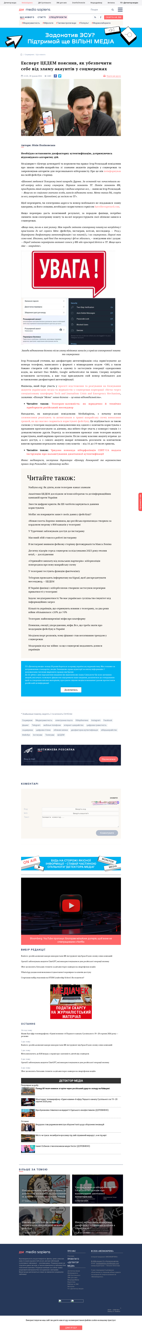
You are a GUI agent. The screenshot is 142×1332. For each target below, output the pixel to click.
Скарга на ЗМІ (113, 17)
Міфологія (48, 23)
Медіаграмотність (31, 23)
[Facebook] (55, 75)
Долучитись (71, 689)
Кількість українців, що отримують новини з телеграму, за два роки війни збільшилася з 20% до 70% (68, 610)
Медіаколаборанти (102, 23)
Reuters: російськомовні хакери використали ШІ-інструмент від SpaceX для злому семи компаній (66, 956)
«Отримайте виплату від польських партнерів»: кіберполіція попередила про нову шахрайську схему (64, 562)
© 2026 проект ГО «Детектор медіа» (105, 1261)
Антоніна (111, 3)
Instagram (95, 720)
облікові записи (61, 730)
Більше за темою (33, 1169)
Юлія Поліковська (43, 145)
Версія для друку (114, 76)
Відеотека (71, 1282)
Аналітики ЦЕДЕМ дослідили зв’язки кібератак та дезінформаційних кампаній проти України (69, 495)
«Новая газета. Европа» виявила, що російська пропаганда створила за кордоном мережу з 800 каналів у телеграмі (69, 522)
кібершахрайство (109, 730)
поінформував (112, 171)
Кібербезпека (82, 720)
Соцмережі (29, 55)
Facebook (108, 720)
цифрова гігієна (43, 730)
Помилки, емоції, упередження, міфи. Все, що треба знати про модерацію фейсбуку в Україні (65, 627)
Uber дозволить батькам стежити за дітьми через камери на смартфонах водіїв (58, 966)
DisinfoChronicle (78, 3)
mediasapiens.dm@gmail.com (107, 1263)
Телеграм (49, 735)
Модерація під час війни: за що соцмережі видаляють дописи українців (65, 647)
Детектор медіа (10, 3)
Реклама (71, 1256)
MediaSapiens (27, 3)
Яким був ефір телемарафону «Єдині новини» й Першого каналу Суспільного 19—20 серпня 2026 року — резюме (69, 1034)
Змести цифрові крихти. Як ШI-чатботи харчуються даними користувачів (63, 505)
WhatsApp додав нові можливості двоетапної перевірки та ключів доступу (56, 972)
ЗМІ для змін (61, 3)
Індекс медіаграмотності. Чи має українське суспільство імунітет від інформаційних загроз (69, 599)
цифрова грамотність (96, 725)
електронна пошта (64, 720)
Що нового (27, 17)
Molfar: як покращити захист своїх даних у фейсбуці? (59, 514)
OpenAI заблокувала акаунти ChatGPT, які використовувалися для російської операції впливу (65, 961)
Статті (42, 17)
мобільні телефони (52, 725)
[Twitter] (59, 75)
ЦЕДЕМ (60, 735)
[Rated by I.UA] (65, 1302)
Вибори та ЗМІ (73, 1284)
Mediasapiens (73, 1273)
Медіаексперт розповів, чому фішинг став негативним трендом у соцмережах (67, 637)
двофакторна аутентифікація (84, 730)
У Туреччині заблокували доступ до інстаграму (56, 531)
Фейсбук (26, 735)
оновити (114, 798)
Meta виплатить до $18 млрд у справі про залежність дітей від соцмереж (55, 1053)
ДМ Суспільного (44, 3)
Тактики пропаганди (66, 23)
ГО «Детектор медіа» (129, 3)
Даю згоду (71, 1328)
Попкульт (84, 23)
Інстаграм (37, 735)
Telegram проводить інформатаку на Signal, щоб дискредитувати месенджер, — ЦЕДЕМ (67, 579)
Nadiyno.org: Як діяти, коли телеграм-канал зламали (59, 487)
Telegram (36, 725)
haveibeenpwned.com (107, 206)
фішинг (25, 725)
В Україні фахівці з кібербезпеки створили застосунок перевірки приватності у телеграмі (66, 589)
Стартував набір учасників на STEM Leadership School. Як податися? (52, 977)
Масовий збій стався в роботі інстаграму (52, 537)
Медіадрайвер (96, 3)
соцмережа (27, 730)
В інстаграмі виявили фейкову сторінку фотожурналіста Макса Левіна (69, 544)
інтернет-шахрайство (73, 725)
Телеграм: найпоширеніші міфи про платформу (56, 618)
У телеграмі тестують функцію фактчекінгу (54, 571)
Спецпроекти (58, 17)
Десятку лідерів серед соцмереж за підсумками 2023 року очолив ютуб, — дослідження (67, 552)
